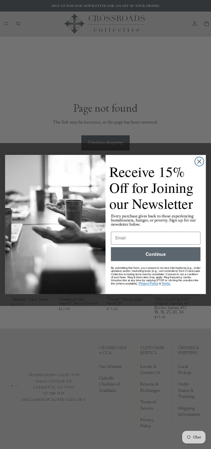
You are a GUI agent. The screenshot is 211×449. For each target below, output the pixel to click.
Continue (156, 254)
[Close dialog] (199, 161)
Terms (166, 283)
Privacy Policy (148, 283)
